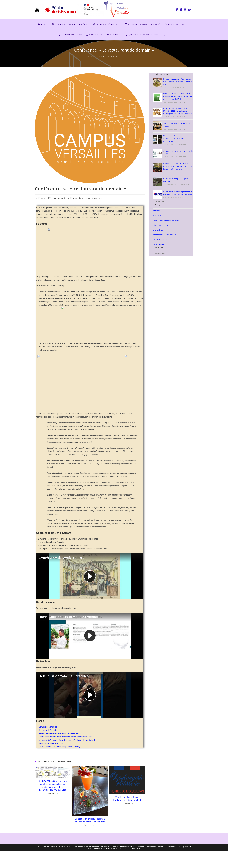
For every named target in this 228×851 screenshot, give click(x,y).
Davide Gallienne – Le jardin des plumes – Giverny (59, 747)
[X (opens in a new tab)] (177, 9)
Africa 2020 (157, 215)
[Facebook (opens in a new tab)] (181, 9)
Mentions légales (135, 848)
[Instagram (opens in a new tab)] (185, 9)
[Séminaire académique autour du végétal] (157, 125)
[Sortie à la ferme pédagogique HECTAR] (157, 181)
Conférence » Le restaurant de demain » (128, 57)
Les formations (159, 244)
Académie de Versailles (49, 730)
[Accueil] (84, 57)
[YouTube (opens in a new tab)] (189, 9)
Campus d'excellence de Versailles (86, 198)
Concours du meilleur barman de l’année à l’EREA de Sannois (90, 820)
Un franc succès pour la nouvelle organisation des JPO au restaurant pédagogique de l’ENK (178, 96)
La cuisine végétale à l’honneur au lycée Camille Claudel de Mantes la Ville (177, 82)
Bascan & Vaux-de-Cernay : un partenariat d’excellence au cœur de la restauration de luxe (178, 166)
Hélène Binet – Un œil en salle (51, 743)
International (158, 230)
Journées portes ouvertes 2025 (165, 234)
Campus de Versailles (48, 727)
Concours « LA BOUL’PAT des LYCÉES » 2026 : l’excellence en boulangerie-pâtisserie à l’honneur (177, 111)
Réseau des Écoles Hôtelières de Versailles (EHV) (59, 733)
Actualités (62, 198)
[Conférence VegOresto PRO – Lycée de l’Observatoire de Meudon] (157, 153)
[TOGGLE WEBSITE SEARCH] (166, 35)
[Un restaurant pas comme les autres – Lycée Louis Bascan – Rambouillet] (157, 139)
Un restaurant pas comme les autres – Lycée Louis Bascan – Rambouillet (175, 139)
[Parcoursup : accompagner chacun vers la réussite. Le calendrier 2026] (157, 194)
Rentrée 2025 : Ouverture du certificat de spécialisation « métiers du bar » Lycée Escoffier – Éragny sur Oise (52, 785)
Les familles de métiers (161, 239)
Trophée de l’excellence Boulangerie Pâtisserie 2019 (127, 798)
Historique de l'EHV (160, 225)
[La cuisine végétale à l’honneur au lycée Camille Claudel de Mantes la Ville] (157, 82)
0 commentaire (179, 87)
